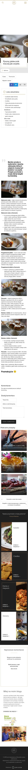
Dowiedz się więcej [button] (9, 711)
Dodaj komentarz (9, 421)
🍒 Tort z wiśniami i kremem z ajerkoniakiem (14, 489)
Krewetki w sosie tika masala (14, 499)
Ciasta (4, 76)
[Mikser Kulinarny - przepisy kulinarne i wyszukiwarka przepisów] (10, 720)
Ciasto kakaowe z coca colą (13, 445)
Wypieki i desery (6, 80)
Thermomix (12, 76)
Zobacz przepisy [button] (16, 545)
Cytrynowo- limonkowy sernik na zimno (14, 467)
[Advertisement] (14, 20)
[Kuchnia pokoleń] (14, 2)
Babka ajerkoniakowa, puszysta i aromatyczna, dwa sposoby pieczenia (14, 664)
